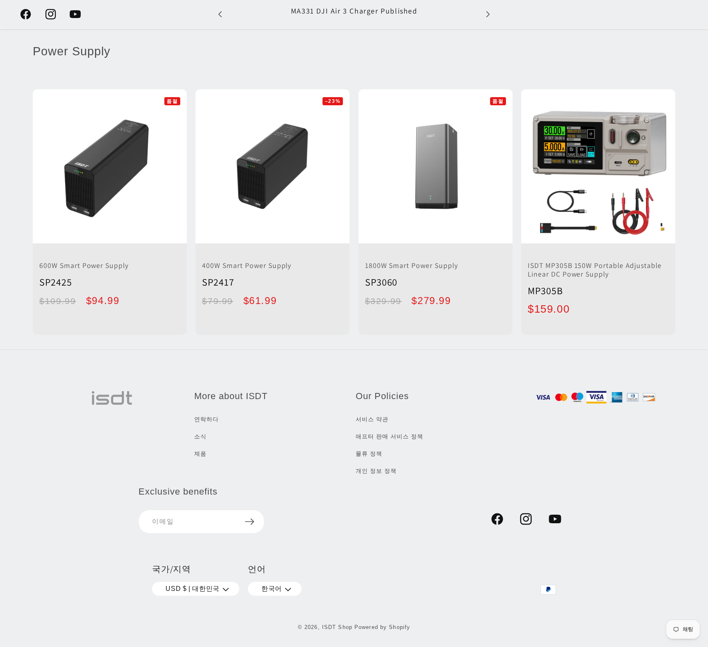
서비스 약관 (372, 419)
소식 (200, 436)
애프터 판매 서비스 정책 (389, 436)
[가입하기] (249, 521)
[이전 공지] (220, 14)
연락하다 (206, 419)
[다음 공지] (488, 14)
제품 (200, 453)
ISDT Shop (337, 627)
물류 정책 (369, 453)
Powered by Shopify (382, 627)
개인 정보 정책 (376, 471)
